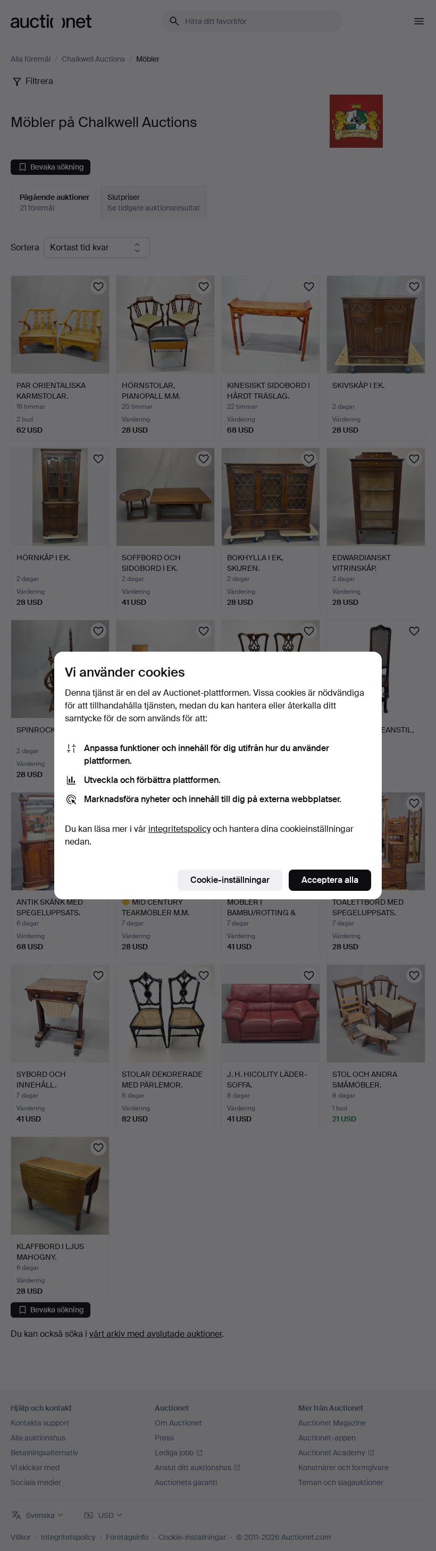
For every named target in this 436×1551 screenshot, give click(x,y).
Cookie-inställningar (230, 880)
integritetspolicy (179, 828)
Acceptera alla (329, 880)
